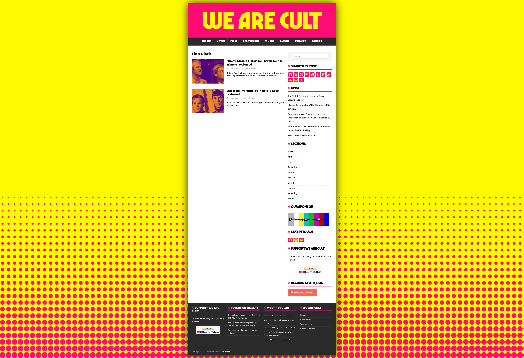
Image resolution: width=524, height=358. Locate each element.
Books (317, 41)
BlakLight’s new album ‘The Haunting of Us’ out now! (309, 107)
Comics (300, 41)
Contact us (304, 315)
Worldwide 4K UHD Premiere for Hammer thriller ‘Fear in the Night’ (309, 128)
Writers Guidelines (307, 328)
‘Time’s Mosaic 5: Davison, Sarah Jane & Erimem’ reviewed (254, 63)
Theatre (291, 178)
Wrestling (292, 193)
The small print (306, 324)
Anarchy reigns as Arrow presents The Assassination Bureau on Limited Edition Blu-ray (310, 117)
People (291, 188)
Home (206, 41)
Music (269, 41)
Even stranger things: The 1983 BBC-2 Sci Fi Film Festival (244, 317)
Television (251, 41)
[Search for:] (310, 56)
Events (291, 198)
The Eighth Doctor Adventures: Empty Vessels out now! (306, 98)
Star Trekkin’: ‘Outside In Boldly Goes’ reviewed (253, 93)
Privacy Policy (305, 319)
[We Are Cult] (262, 36)
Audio (284, 41)
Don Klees (251, 68)
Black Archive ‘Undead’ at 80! (302, 136)
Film (233, 41)
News (220, 41)
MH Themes (227, 351)
